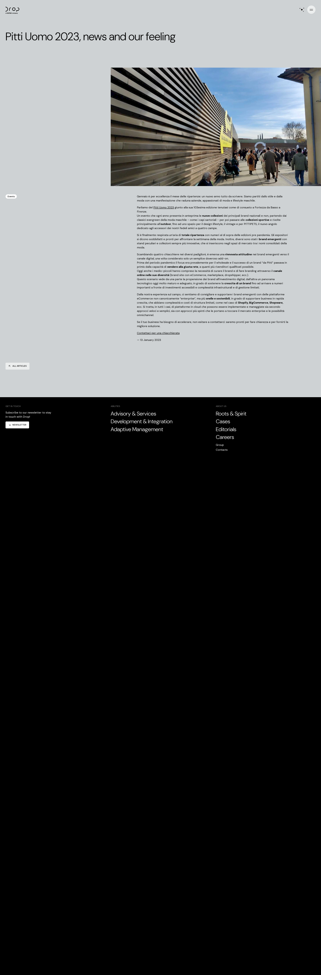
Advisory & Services (133, 413)
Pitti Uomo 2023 (163, 207)
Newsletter (19, 424)
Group (220, 445)
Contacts (222, 449)
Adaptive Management (137, 429)
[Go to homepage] (14, 10)
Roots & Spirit (231, 413)
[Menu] (311, 10)
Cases (223, 421)
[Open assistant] (302, 10)
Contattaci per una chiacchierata (158, 333)
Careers (225, 437)
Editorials (226, 429)
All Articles (19, 366)
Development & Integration (142, 421)
